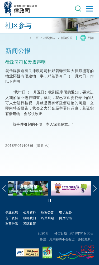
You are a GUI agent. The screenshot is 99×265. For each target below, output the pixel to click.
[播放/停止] (50, 201)
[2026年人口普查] (69, 194)
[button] (5, 188)
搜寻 (78, 9)
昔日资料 (11, 218)
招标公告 (47, 212)
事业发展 (11, 212)
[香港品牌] (75, 253)
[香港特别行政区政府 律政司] (20, 8)
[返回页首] (92, 169)
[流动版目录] (89, 8)
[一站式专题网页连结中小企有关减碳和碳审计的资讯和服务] (26, 194)
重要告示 (11, 223)
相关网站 (47, 218)
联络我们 (29, 218)
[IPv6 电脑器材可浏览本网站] (47, 253)
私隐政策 (29, 223)
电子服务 (65, 212)
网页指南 (65, 218)
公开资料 (29, 212)
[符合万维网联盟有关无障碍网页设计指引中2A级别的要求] (27, 253)
